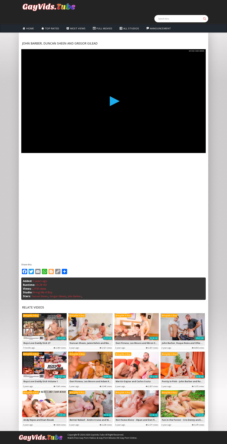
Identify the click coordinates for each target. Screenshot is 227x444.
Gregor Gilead (58, 296)
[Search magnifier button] (204, 18)
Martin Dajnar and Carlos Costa (133, 381)
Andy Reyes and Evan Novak (38, 419)
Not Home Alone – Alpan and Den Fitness (138, 419)
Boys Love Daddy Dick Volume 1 (40, 381)
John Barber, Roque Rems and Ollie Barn (184, 343)
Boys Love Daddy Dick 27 (36, 343)
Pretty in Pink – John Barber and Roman (183, 381)
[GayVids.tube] (49, 7)
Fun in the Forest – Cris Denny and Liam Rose (186, 419)
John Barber (74, 296)
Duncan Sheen (40, 296)
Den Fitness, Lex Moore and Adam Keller (92, 381)
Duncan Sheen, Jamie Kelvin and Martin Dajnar (95, 343)
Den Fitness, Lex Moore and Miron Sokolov (139, 343)
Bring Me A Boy (42, 292)
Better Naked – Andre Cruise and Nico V (91, 419)
